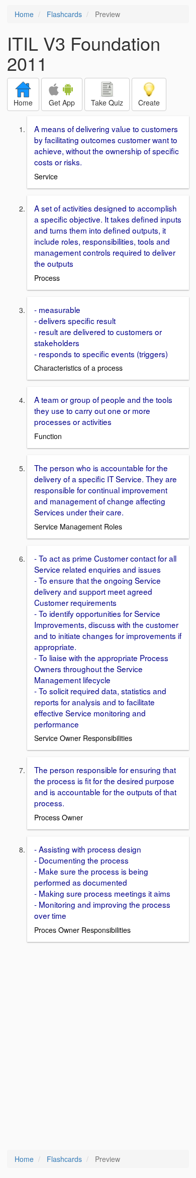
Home (24, 14)
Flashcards (64, 14)
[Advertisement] (98, 1047)
